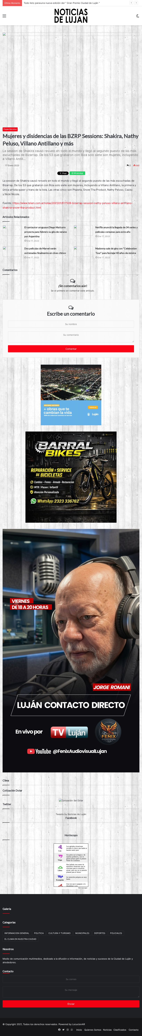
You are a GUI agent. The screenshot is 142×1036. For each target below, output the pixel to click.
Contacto (8, 971)
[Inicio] (71, 16)
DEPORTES (99, 933)
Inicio (79, 1029)
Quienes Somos (92, 1029)
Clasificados (119, 1029)
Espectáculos (10, 129)
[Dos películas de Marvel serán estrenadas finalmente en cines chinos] (12, 251)
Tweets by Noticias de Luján (71, 814)
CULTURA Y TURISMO (59, 933)
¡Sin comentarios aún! (72, 286)
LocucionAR (78, 1024)
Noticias (107, 1029)
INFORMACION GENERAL (17, 933)
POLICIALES (116, 933)
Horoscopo (82, 888)
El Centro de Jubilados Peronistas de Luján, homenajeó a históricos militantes (66, 3)
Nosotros (8, 949)
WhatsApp (78, 173)
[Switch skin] (137, 17)
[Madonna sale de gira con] (83, 251)
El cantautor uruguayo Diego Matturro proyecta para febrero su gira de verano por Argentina (45, 232)
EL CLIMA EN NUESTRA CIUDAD (20, 939)
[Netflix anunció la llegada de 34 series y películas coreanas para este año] (83, 230)
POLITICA (39, 933)
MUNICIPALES (82, 933)
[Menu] (4, 17)
